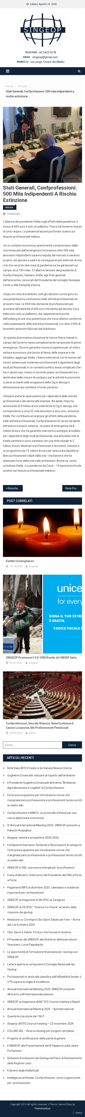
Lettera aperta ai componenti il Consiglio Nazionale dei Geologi (41, 967)
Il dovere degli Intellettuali (23, 1070)
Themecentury (42, 1108)
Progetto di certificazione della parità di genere (36, 1038)
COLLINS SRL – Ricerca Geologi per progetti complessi (40, 1030)
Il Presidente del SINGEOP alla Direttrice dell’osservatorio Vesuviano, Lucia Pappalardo (42, 942)
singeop (33, 566)
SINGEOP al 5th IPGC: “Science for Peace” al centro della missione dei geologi (41, 910)
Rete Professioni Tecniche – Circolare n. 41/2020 (73, 488)
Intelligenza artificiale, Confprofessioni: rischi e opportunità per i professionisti (43, 1080)
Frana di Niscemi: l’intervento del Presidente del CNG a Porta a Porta (44, 878)
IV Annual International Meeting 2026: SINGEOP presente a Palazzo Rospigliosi (43, 828)
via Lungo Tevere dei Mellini (47, 61)
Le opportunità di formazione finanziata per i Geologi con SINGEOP (42, 954)
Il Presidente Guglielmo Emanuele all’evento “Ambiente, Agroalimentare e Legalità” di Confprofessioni (41, 785)
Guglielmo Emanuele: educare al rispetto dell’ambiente (41, 775)
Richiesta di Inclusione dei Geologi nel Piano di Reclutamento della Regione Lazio (44, 1061)
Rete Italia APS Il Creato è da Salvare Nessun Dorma (39, 768)
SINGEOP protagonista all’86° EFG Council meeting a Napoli (43, 1001)
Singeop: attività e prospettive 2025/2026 (33, 837)
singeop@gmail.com (45, 57)
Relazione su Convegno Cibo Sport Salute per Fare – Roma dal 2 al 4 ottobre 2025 (43, 922)
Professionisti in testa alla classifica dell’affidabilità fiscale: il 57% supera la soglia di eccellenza (44, 979)
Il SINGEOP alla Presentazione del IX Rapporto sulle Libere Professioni (42, 1048)
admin (32, 733)
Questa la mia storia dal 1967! (25, 1016)
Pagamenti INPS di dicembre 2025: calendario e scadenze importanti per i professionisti (43, 890)
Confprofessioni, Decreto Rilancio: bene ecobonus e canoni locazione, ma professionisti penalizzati (40, 725)
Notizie (9, 207)
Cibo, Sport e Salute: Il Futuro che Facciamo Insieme (39, 932)
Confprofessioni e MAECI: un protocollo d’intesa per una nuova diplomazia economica (41, 815)
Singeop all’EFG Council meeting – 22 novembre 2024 (40, 1023)
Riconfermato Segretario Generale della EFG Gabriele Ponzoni (15, 488)
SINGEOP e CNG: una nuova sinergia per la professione (41, 867)
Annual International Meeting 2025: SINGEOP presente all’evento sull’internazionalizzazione (41, 992)
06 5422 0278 (47, 52)
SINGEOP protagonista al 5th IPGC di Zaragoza (36, 899)
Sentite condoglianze (20, 561)
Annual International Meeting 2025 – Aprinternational (40, 1009)
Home (79, 1112)
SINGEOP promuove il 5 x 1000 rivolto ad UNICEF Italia (41, 657)
